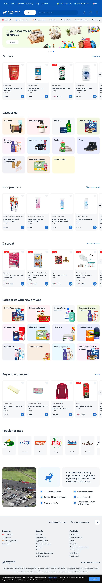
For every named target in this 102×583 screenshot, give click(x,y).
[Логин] (84, 12)
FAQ (37, 4)
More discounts (93, 243)
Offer (6, 4)
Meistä (72, 541)
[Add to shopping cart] (22, 96)
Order (13, 4)
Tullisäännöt (74, 553)
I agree (94, 579)
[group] (13, 81)
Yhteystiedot (74, 556)
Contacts (45, 4)
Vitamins (53, 20)
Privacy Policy (53, 577)
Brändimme (6, 544)
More (97, 374)
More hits (96, 56)
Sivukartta (73, 544)
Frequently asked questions (79, 547)
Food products (66, 20)
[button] (48, 51)
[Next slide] (99, 74)
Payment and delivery (25, 4)
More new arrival (93, 187)
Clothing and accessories (44, 553)
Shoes (38, 550)
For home (39, 547)
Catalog (30, 12)
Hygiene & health (81, 20)
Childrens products (42, 556)
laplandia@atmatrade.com (90, 562)
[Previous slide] (4, 445)
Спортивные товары (43, 544)
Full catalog (96, 20)
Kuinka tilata (74, 534)
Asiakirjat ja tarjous (76, 550)
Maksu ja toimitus (76, 537)
